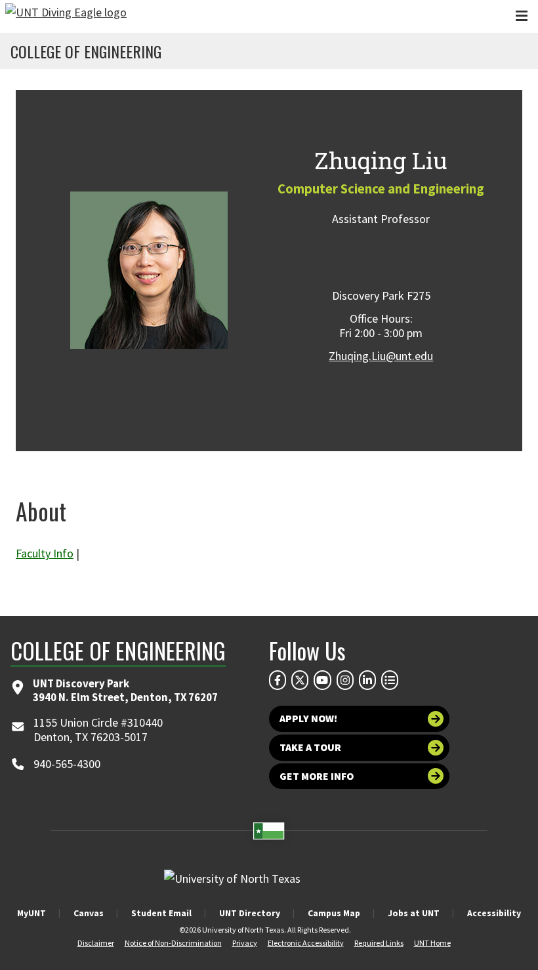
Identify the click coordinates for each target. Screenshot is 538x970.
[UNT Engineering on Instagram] (345, 680)
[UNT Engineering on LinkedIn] (367, 680)
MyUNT (31, 913)
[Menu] (522, 16)
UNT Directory (249, 913)
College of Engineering (85, 51)
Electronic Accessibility (306, 943)
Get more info (316, 776)
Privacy (244, 943)
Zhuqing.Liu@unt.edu (381, 355)
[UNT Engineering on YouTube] (322, 680)
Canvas (88, 913)
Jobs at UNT (414, 913)
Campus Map (334, 913)
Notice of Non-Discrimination (173, 943)
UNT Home (432, 943)
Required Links (379, 943)
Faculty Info (44, 553)
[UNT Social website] (389, 680)
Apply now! (308, 718)
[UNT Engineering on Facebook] (277, 680)
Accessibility (494, 913)
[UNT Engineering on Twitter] (299, 680)
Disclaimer (95, 943)
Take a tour (310, 747)
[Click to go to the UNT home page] (66, 16)
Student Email (161, 913)
